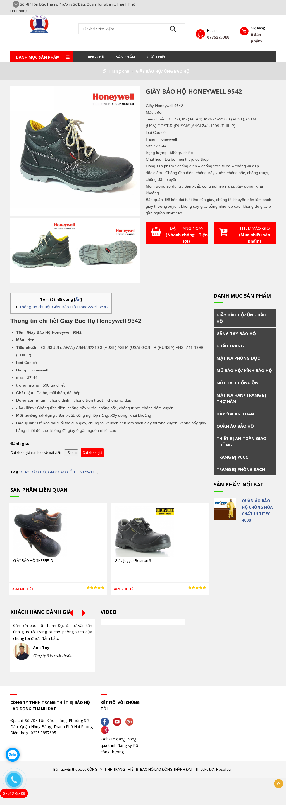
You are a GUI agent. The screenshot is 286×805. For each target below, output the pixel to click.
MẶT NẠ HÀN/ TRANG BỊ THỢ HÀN (241, 398)
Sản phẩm (125, 56)
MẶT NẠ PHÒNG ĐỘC (238, 358)
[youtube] (118, 721)
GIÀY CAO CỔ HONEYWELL (72, 472)
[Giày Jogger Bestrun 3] (144, 531)
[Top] (278, 783)
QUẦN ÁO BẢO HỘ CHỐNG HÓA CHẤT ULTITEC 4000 (257, 510)
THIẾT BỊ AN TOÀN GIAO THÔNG (241, 441)
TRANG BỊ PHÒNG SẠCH (240, 469)
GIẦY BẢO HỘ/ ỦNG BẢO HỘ (162, 71)
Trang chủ (93, 56)
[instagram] (106, 729)
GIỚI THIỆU (157, 56)
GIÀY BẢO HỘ (33, 472)
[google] (130, 721)
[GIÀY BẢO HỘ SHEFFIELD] (40, 531)
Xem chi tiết (23, 589)
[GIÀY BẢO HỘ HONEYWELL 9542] (75, 151)
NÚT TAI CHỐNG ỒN (237, 382)
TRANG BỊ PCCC (232, 457)
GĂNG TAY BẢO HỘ (236, 333)
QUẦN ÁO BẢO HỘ (235, 426)
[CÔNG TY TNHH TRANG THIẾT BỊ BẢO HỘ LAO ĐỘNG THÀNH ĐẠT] (41, 23)
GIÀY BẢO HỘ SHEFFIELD (33, 560)
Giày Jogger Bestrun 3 (133, 560)
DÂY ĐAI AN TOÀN (235, 413)
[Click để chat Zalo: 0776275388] (13, 755)
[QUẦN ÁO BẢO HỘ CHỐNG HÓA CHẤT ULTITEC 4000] (225, 509)
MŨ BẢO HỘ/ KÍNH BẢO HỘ (244, 370)
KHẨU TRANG (230, 346)
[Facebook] (106, 721)
